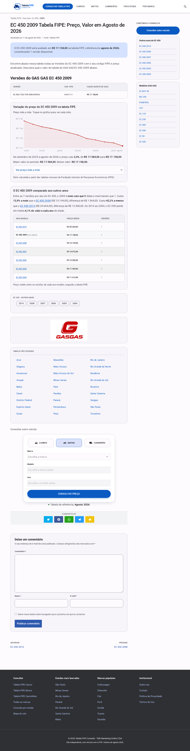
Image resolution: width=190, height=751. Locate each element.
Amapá (19, 380)
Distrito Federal (24, 400)
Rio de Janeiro (97, 360)
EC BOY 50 (144, 91)
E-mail (73, 596)
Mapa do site (19, 713)
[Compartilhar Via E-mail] (89, 519)
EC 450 (142, 130)
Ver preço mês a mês (28, 170)
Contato (143, 690)
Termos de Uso (147, 702)
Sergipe (94, 400)
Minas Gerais (60, 380)
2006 (53, 303)
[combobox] (69, 456)
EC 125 (142, 114)
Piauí (55, 413)
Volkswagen (103, 684)
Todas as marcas (21, 702)
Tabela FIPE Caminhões (25, 696)
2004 (75, 303)
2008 (32, 303)
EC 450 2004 (21, 277)
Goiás (19, 413)
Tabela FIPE (15, 18)
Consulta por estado (23, 707)
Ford (99, 702)
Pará (55, 387)
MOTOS (95, 6)
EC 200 (142, 142)
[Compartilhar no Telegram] (79, 519)
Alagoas (20, 366)
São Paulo (95, 407)
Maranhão (58, 360)
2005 (64, 303)
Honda (100, 707)
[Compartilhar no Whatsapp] (69, 519)
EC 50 (142, 136)
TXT (141, 108)
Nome (18, 596)
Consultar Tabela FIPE (58, 6)
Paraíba (57, 393)
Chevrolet (102, 690)
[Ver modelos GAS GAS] (69, 330)
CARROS (80, 6)
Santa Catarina (97, 393)
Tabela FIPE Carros (22, 684)
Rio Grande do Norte (100, 366)
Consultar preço (69, 493)
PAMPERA (144, 102)
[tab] (41, 443)
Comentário (20, 551)
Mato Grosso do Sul (63, 373)
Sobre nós (144, 684)
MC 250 (142, 97)
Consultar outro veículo (158, 30)
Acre (18, 360)
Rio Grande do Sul (99, 380)
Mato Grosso (60, 366)
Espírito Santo (23, 407)
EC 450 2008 (43, 200)
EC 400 (142, 125)
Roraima (94, 387)
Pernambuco (59, 407)
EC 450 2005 (21, 269)
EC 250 (142, 119)
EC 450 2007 (21, 251)
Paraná (56, 400)
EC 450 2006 (21, 260)
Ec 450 (35, 18)
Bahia (19, 387)
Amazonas (21, 373)
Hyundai (101, 719)
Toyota (100, 713)
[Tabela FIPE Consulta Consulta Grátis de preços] (26, 6)
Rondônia (95, 373)
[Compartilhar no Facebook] (58, 519)
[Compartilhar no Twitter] (48, 519)
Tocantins (95, 413)
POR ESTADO (130, 6)
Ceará (19, 393)
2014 (21, 303)
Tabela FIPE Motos (22, 690)
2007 (42, 303)
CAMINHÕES (111, 6)
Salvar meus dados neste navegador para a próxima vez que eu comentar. (52, 614)
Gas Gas (27, 18)
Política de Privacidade (150, 696)
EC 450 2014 (27, 205)
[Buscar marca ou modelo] (185, 6)
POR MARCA (149, 6)
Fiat (99, 696)
